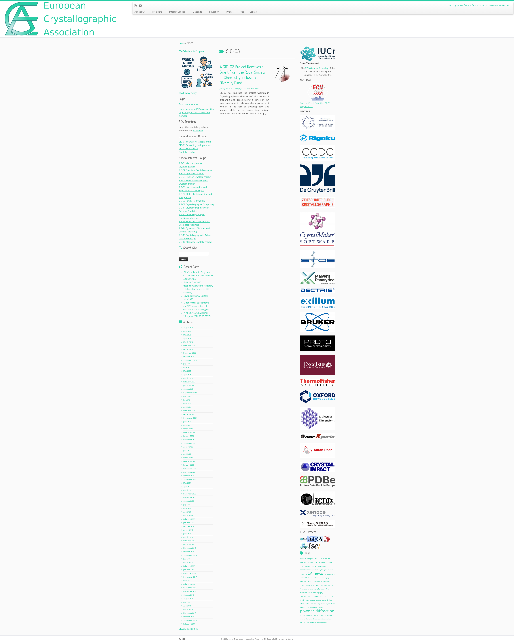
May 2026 (187, 335)
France (322, 589)
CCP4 (320, 559)
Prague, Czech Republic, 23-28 (315, 103)
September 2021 (190, 479)
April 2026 (187, 338)
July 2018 (186, 559)
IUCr (327, 589)
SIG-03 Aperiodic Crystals (191, 173)
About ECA (140, 11)
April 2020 (187, 512)
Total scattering (311, 623)
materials (316, 596)
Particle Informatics (312, 604)
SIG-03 (246, 88)
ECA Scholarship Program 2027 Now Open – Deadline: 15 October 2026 (198, 275)
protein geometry (306, 615)
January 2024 (188, 414)
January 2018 (188, 569)
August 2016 (188, 598)
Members (157, 11)
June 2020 (187, 508)
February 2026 (189, 345)
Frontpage (239, 88)
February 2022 (189, 461)
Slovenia (316, 615)
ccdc (316, 559)
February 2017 (189, 584)
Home (182, 43)
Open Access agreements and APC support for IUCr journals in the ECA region (196, 306)
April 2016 (187, 606)
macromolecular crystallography (311, 593)
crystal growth (321, 566)
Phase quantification (317, 607)
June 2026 (187, 331)
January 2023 (188, 436)
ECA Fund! (198, 130)
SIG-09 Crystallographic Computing (196, 204)
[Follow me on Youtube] (141, 5)
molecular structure (315, 600)
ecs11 (305, 578)
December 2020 (189, 494)
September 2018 (190, 555)
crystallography (305, 570)
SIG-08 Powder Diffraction (192, 200)
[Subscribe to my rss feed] (137, 5)
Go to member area (188, 104)
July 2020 (186, 504)
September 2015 (190, 620)
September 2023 (190, 418)
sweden (302, 623)
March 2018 (188, 562)
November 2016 (189, 591)
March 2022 (188, 457)
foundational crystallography (310, 589)
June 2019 (187, 533)
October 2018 (188, 551)
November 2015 (189, 613)
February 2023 (189, 432)
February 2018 (189, 566)
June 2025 (187, 367)
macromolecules (306, 596)
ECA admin (255, 88)
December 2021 (189, 468)
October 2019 (188, 526)
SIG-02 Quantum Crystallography (195, 170)
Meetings (197, 11)
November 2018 (189, 548)
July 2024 (186, 396)
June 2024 (187, 400)
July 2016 (186, 602)
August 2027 (306, 106)
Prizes (229, 11)
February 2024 (189, 410)
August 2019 (188, 530)
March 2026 (188, 342)
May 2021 (187, 483)
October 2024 (188, 389)
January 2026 (188, 349)
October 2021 (188, 476)
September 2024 (190, 392)
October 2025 (188, 356)
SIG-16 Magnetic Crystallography (195, 241)
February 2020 (189, 519)
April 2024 (187, 407)
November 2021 (189, 472)
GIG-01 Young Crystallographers (195, 141)
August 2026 (188, 327)
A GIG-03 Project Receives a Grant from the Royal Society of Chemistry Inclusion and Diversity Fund (243, 74)
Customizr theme (286, 639)
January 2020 (188, 522)
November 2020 (189, 497)
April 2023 (187, 425)
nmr (324, 600)
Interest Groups (177, 11)
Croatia (307, 566)
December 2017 (189, 573)
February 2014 (189, 624)
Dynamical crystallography (320, 570)
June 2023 (187, 421)
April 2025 (187, 374)
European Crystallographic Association (240, 639)
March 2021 (188, 490)
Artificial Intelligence (307, 559)
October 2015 (188, 616)
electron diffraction (314, 578)
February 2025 (189, 382)
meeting (323, 596)
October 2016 (188, 595)
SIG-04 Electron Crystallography (195, 176)
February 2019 (189, 541)
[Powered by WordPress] (265, 638)
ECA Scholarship (329, 574)
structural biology (326, 615)
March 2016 (188, 609)
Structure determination (322, 619)
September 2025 (190, 360)
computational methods (315, 562)
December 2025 (189, 353)
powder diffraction (317, 611)
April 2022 (187, 454)
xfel (325, 623)
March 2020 (188, 515)
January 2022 (188, 465)
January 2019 (188, 544)
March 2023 (188, 429)
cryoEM (313, 566)
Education (214, 11)
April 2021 (187, 486)
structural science (306, 619)
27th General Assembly (316, 68)
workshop (320, 623)
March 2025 (188, 378)
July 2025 (186, 364)
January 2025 (188, 385)
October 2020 (188, 501)
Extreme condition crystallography (320, 585)
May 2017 (187, 580)
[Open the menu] (508, 12)
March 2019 (188, 537)
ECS (301, 578)
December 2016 (189, 588)
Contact (253, 11)
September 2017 (190, 577)
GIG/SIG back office (188, 628)
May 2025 (187, 371)
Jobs (242, 11)
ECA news (314, 573)
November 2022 (189, 439)
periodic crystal (324, 604)
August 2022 (188, 447)
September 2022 (190, 443)
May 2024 (187, 403)
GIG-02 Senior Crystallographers (195, 145)
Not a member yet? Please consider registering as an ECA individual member (196, 112)
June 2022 (187, 450)
